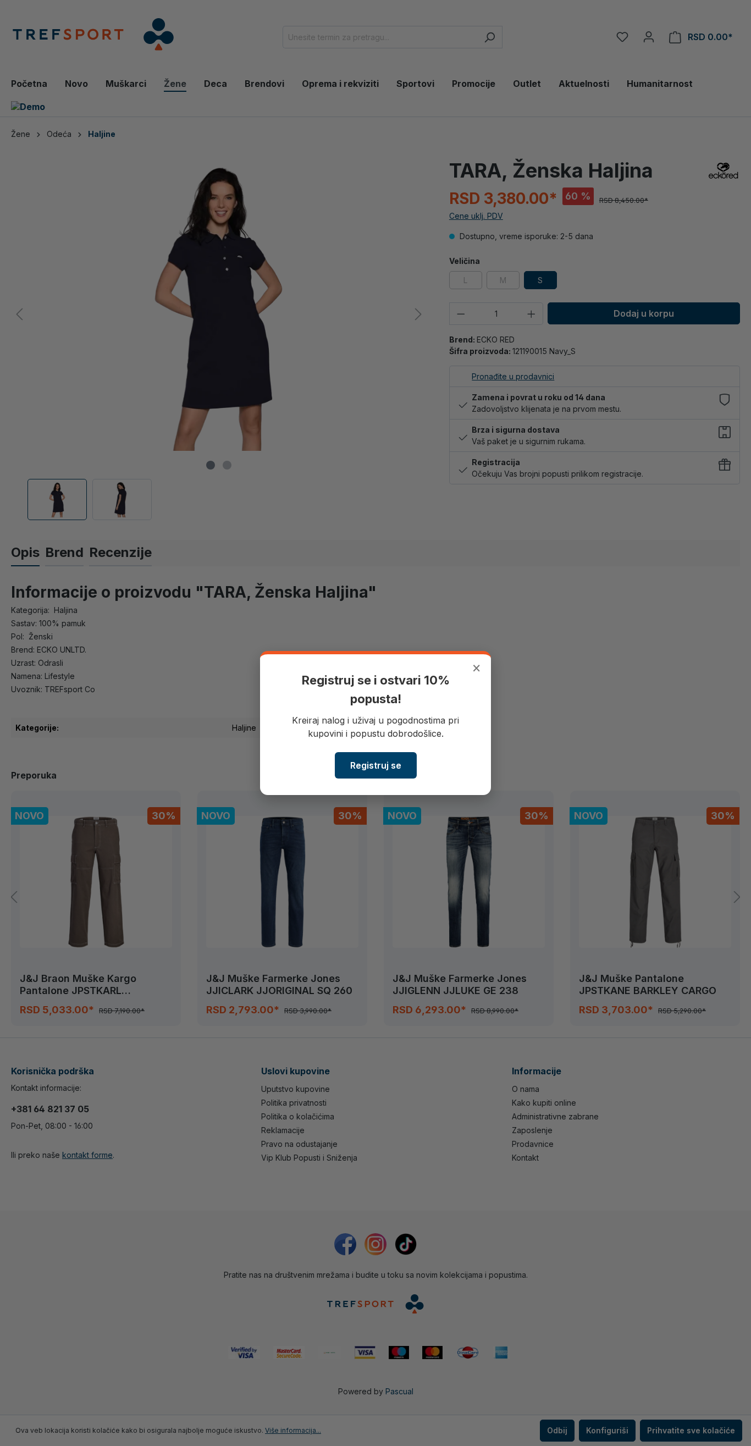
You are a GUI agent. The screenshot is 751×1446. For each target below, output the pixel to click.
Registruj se (375, 765)
